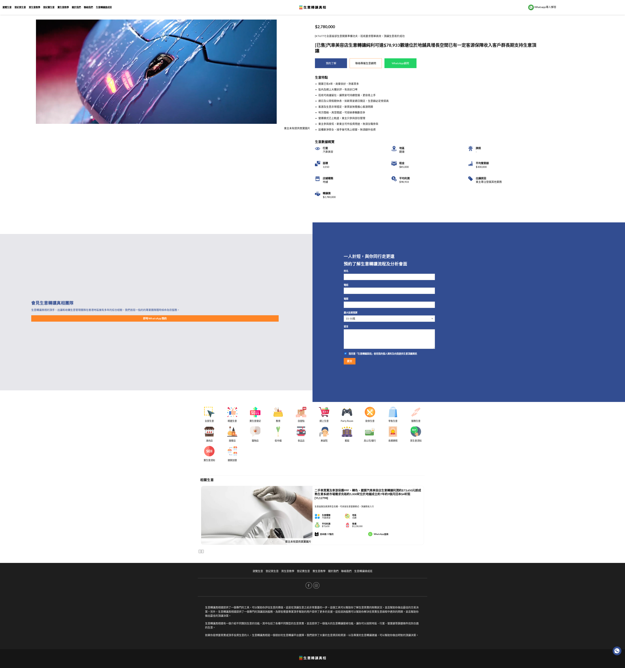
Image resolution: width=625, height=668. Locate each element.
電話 (346, 284)
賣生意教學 (63, 7)
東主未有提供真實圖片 (298, 541)
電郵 (346, 298)
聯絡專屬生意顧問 (365, 63)
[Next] (202, 551)
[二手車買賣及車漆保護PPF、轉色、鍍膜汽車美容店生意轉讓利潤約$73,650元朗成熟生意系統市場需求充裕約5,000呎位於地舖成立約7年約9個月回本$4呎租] (256, 515)
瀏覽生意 (7, 7)
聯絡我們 (88, 7)
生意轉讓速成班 (104, 7)
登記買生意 (20, 7)
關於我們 (76, 7)
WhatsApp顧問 (400, 63)
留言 (346, 326)
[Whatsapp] (617, 650)
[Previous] (200, 551)
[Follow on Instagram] (316, 585)
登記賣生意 (49, 7)
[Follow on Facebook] (309, 585)
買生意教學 (34, 7)
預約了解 (331, 63)
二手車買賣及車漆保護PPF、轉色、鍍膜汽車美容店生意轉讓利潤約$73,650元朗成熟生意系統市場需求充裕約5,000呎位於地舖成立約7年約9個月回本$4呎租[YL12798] (368, 494)
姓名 (346, 270)
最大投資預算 (350, 312)
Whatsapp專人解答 (545, 6)
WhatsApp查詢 (381, 534)
